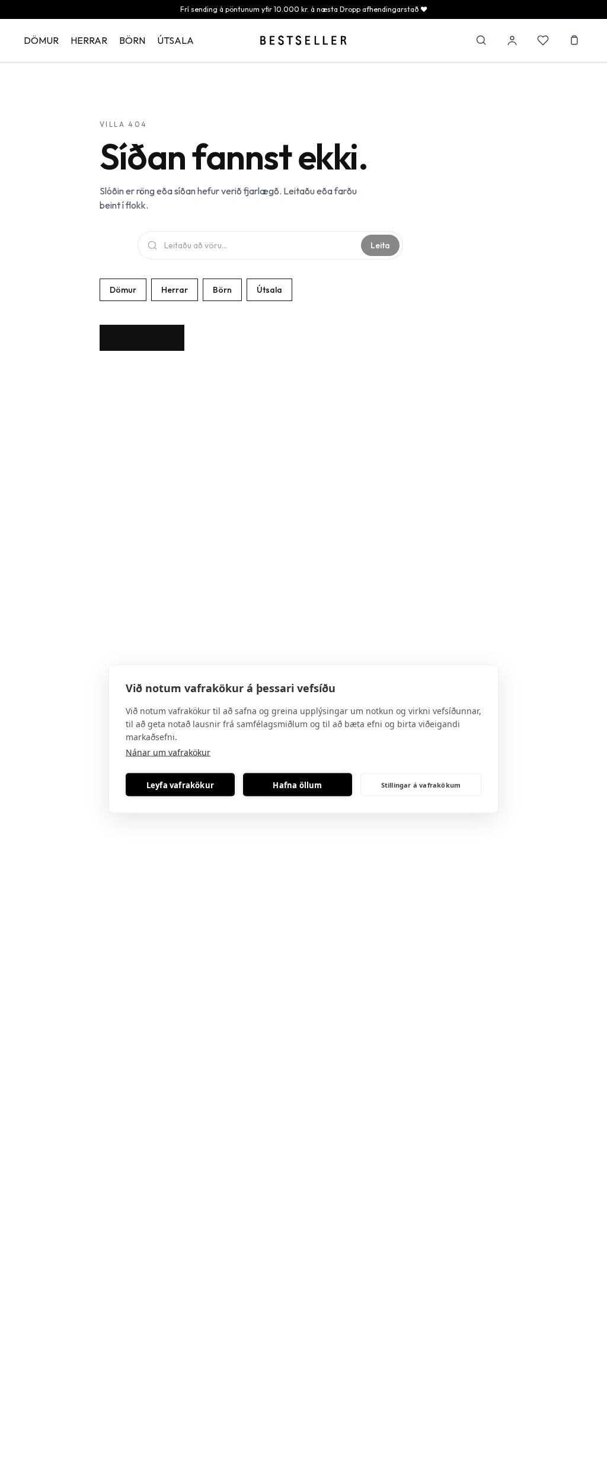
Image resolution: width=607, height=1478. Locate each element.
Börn (132, 40)
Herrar (89, 40)
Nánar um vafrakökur (168, 752)
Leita (380, 245)
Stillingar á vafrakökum (421, 784)
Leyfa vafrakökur (180, 784)
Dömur (41, 40)
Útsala (175, 40)
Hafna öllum (297, 784)
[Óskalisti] (542, 40)
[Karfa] (573, 40)
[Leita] (481, 40)
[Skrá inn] (512, 40)
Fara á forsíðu (142, 337)
